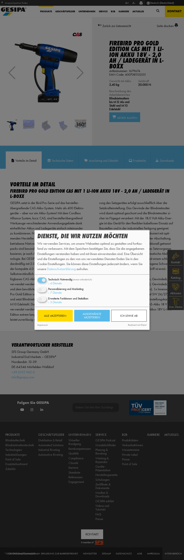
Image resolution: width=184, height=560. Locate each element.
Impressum (42, 324)
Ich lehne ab (128, 315)
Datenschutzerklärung (61, 269)
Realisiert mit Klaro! (137, 324)
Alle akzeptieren (55, 315)
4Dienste (55, 283)
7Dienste (55, 292)
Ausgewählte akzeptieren (92, 315)
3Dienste (55, 302)
